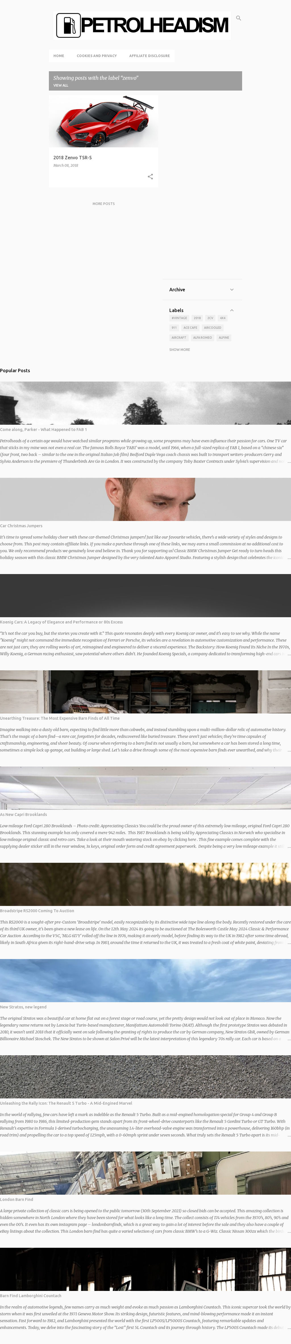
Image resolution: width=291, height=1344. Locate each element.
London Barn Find (16, 1199)
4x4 (222, 318)
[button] (150, 177)
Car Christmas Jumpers (21, 526)
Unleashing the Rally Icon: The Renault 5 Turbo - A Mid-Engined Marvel (66, 1103)
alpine (224, 337)
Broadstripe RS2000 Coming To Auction (37, 910)
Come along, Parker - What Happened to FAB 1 (43, 429)
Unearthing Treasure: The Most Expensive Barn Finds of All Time (60, 718)
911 (174, 327)
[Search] (238, 18)
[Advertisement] (202, 187)
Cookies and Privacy (97, 56)
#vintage (179, 318)
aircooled (212, 327)
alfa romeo (202, 337)
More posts (104, 204)
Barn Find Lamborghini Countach (30, 1295)
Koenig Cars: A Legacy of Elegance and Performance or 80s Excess (61, 622)
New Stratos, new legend (23, 1007)
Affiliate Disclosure (149, 56)
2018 (197, 318)
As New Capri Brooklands (23, 814)
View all (60, 85)
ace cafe (190, 327)
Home (58, 56)
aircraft (179, 337)
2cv (210, 318)
